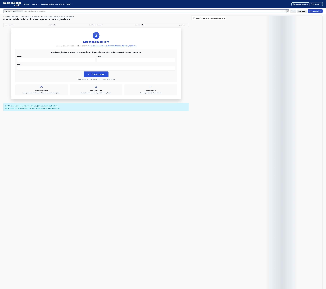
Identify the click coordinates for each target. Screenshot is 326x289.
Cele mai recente (97, 25)
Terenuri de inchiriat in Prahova (29, 16)
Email (19, 64)
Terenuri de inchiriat (12, 16)
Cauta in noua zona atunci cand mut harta (210, 18)
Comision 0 (11, 25)
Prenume (100, 56)
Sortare (182, 25)
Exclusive (53, 25)
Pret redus (141, 25)
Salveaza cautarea (315, 11)
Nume (19, 56)
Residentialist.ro (12, 4)
